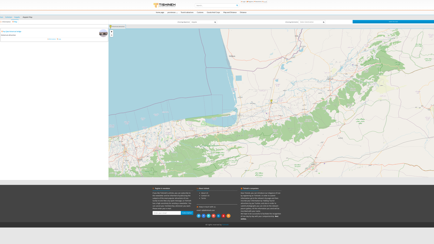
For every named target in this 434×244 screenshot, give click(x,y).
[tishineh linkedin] (219, 216)
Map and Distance (230, 12)
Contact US (205, 196)
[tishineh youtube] (224, 216)
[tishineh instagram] (214, 216)
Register (250, 1)
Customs (200, 12)
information (52, 39)
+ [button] (111, 31)
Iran (1, 17)
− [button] (111, 35)
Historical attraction (118, 26)
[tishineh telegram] (199, 216)
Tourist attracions (187, 12)
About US (204, 193)
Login (244, 1)
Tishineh (225, 225)
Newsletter (258, 1)
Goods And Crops (213, 12)
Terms (203, 198)
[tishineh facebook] (204, 216)
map (59, 39)
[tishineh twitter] (209, 216)
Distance (243, 12)
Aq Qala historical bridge (12, 31)
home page (160, 12)
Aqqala (17, 17)
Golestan (8, 17)
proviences (171, 12)
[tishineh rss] (228, 216)
